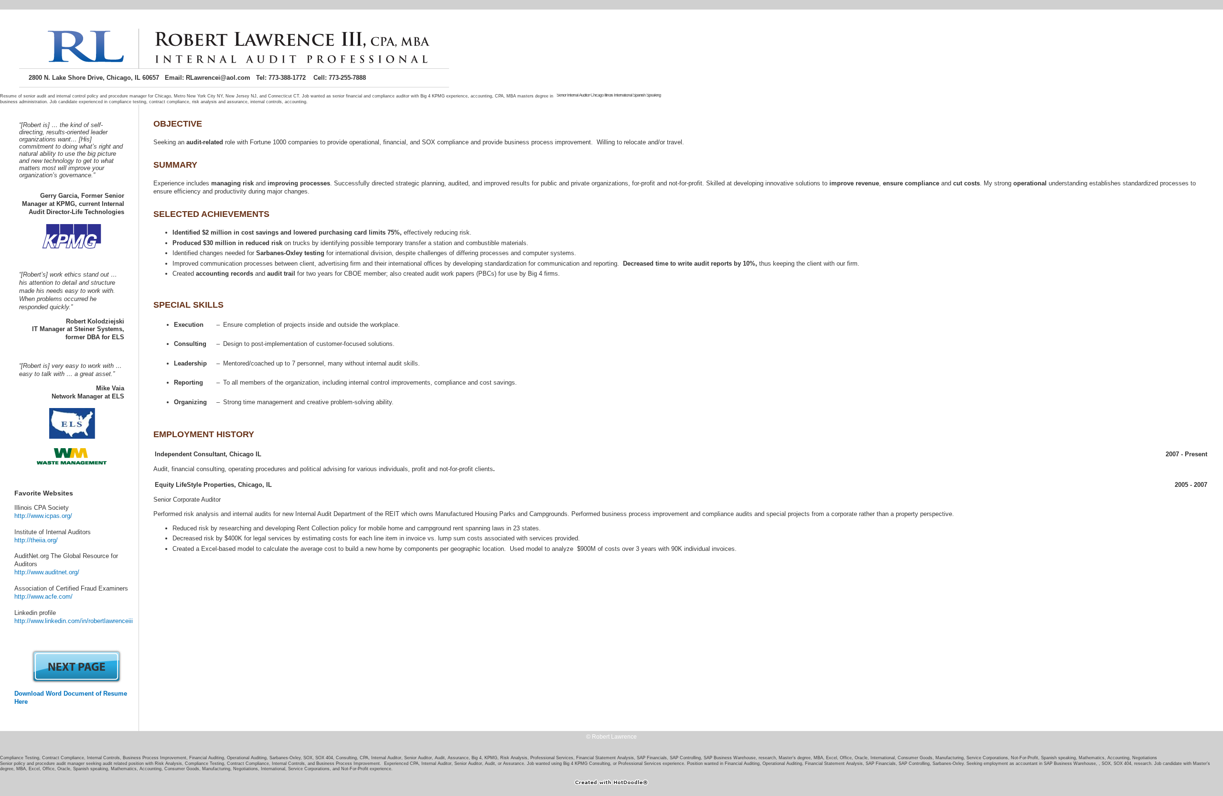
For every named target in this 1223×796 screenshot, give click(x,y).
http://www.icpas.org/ (43, 515)
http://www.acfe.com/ (43, 596)
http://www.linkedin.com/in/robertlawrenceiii (73, 620)
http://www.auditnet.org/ (46, 572)
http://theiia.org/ (36, 540)
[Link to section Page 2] (76, 681)
